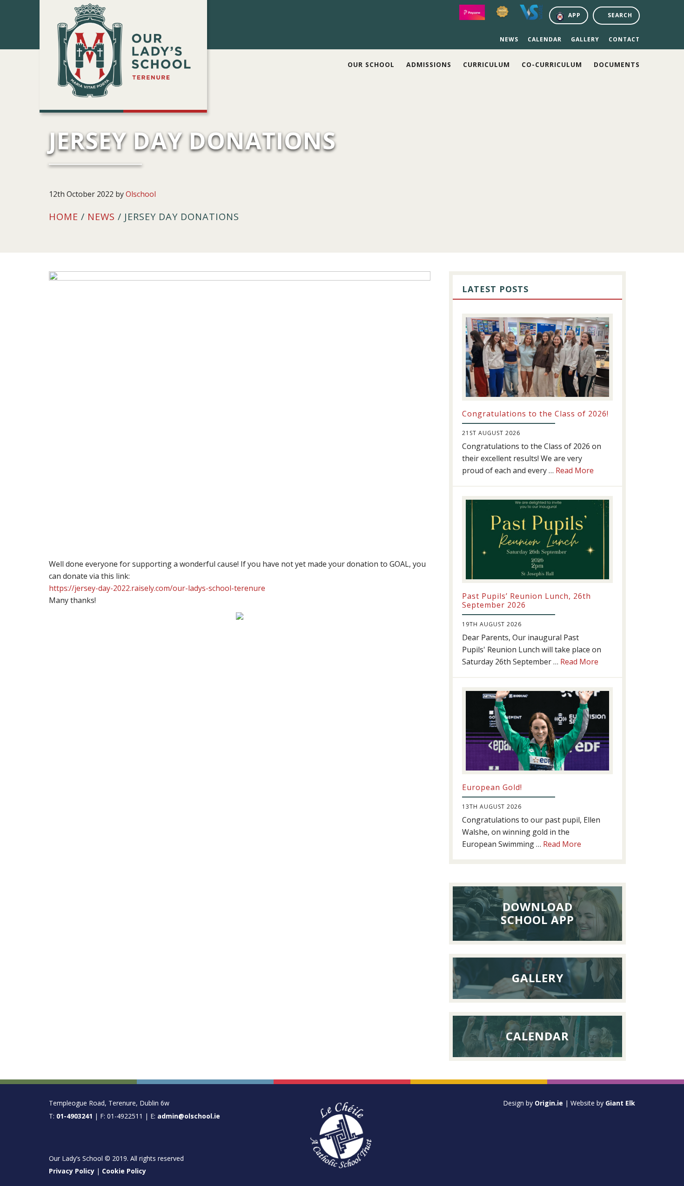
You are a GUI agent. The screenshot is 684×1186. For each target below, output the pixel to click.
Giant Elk (620, 1103)
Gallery (585, 39)
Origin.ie (549, 1103)
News (509, 39)
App (574, 15)
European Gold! (492, 787)
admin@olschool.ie (188, 1116)
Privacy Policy (71, 1170)
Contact (624, 39)
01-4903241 (74, 1116)
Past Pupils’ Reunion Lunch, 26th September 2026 (526, 600)
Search (620, 15)
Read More (575, 470)
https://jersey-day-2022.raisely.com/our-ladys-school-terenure (157, 588)
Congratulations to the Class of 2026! (535, 414)
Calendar (545, 39)
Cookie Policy (124, 1170)
